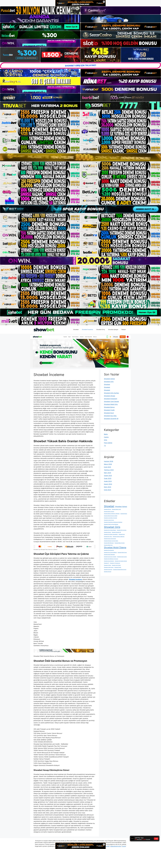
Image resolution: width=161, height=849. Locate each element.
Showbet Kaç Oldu (110, 416)
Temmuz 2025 (109, 470)
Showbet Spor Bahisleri (109, 561)
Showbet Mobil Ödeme (115, 547)
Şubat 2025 (108, 475)
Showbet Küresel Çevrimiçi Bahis (111, 540)
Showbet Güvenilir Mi (111, 418)
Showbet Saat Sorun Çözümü (110, 556)
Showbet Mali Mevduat (109, 542)
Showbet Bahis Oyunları (109, 511)
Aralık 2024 (108, 481)
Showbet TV (106, 563)
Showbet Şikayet (113, 329)
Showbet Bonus (109, 407)
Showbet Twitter (107, 565)
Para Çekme (108, 443)
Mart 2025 (107, 473)
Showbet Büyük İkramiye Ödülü (110, 515)
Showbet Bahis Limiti (116, 509)
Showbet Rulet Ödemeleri (109, 554)
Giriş (105, 440)
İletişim (124, 329)
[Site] (40, 114)
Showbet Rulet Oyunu (122, 552)
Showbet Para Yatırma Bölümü (110, 552)
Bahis (106, 434)
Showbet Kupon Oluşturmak (110, 538)
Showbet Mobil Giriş (111, 404)
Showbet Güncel (107, 532)
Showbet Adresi (109, 379)
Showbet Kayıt (109, 413)
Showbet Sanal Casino (122, 556)
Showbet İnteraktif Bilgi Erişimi (119, 569)
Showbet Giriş (100, 329)
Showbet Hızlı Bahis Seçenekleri (111, 534)
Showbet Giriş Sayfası (111, 393)
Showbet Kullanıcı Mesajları (118, 536)
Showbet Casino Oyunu (109, 520)
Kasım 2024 (108, 484)
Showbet (76, 329)
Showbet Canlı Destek (111, 401)
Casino (106, 437)
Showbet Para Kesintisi (109, 550)
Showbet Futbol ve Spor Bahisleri (111, 524)
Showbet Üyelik (109, 410)
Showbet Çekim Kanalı (109, 567)
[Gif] (80, 157)
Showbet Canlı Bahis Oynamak (110, 517)
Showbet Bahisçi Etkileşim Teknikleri (112, 513)
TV (105, 445)
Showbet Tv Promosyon (115, 563)
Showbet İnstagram (110, 399)
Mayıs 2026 (108, 464)
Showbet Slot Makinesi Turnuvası (111, 558)
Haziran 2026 (108, 461)
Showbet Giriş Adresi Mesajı (110, 530)
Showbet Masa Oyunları (120, 542)
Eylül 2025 (107, 467)
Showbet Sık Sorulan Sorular (121, 561)
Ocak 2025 (107, 478)
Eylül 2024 (107, 490)
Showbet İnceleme (87, 329)
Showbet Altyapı (109, 396)
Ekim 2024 (107, 487)
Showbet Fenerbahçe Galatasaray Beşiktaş (113, 522)
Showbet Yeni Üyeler (116, 565)
